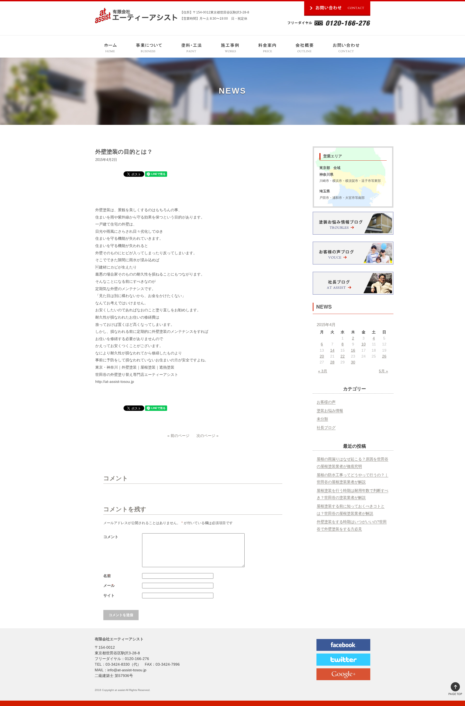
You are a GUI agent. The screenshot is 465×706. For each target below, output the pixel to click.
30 (353, 362)
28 (332, 362)
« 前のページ (178, 435)
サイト (109, 595)
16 (353, 350)
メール (109, 585)
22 (342, 356)
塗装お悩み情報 (330, 410)
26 (384, 356)
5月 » (383, 371)
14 (332, 350)
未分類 (322, 419)
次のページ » (207, 435)
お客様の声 (326, 402)
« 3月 (322, 371)
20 (322, 356)
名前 (107, 576)
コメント (110, 537)
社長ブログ (326, 427)
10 (363, 344)
